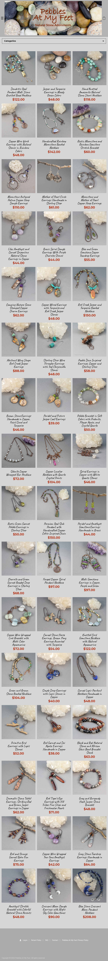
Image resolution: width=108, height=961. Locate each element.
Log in (25, 940)
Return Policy (36, 940)
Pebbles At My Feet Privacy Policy (75, 940)
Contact (55, 940)
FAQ (46, 940)
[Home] (53, 18)
